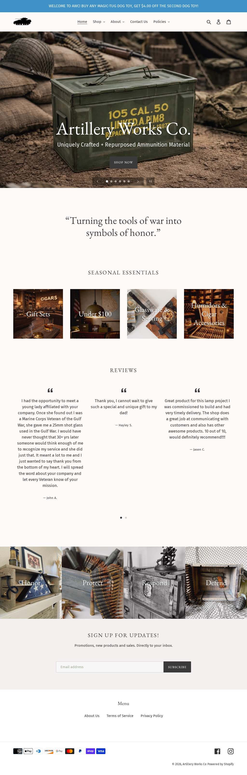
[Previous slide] (97, 181)
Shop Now (123, 162)
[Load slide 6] (129, 181)
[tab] (121, 517)
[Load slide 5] (124, 181)
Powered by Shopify (220, 764)
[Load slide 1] (107, 181)
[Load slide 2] (111, 181)
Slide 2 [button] (126, 517)
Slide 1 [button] (121, 517)
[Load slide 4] (120, 181)
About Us (91, 716)
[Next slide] (138, 181)
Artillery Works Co (194, 764)
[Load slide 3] (116, 181)
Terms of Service (120, 716)
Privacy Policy (152, 716)
